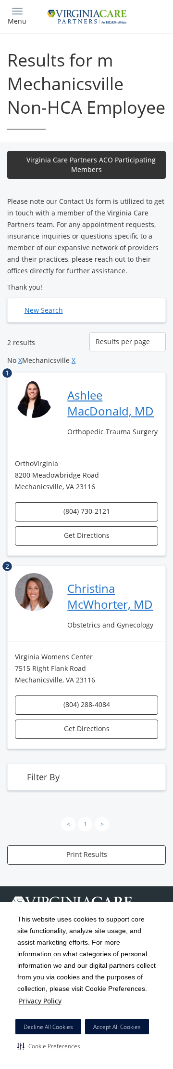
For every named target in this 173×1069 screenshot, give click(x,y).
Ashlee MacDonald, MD (110, 403)
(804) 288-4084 (86, 704)
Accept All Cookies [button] (117, 1027)
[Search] (146, 16)
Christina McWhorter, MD (110, 596)
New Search (44, 310)
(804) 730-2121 (86, 511)
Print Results (86, 854)
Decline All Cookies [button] (48, 1027)
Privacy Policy (40, 1000)
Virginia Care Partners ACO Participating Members (91, 164)
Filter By (43, 777)
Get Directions (87, 535)
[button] (48, 1046)
